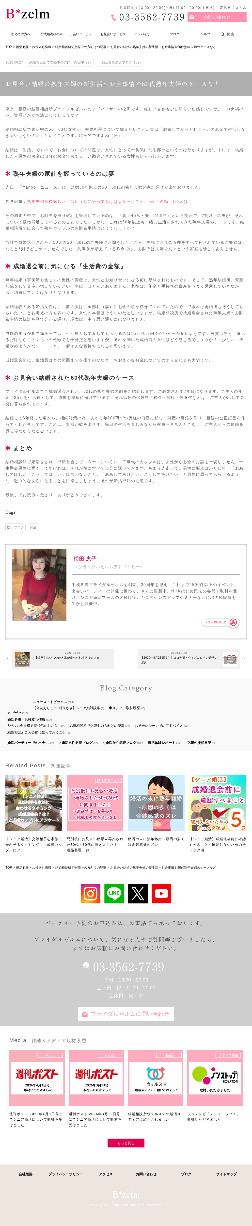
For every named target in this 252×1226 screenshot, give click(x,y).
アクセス (106, 1174)
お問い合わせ (217, 17)
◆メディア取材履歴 (124, 708)
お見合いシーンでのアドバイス (159, 726)
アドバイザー (144, 34)
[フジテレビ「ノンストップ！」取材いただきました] (215, 1080)
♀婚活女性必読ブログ (119, 743)
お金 (33, 527)
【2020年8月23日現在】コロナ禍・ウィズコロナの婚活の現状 (179, 660)
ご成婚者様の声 (51, 34)
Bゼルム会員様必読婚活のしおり (32, 726)
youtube (14, 712)
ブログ (174, 34)
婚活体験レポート (161, 743)
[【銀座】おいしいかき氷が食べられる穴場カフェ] (22, 659)
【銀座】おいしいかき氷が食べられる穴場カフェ (66, 657)
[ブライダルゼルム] (126, 1194)
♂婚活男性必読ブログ (76, 743)
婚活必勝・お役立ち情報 (26, 719)
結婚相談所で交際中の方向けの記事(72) (60, 62)
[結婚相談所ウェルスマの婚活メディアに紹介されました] (155, 1080)
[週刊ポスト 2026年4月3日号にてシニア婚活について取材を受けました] (37, 1080)
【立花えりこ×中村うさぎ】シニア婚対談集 (66, 708)
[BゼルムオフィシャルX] (138, 893)
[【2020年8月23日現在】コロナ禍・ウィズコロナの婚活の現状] (230, 659)
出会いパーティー (82, 34)
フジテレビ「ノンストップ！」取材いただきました (213, 1116)
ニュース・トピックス (50, 702)
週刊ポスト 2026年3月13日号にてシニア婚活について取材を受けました (95, 1119)
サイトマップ (226, 1174)
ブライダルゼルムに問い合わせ (130, 1014)
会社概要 (25, 1174)
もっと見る (126, 1143)
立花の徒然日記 (199, 743)
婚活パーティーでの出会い (28, 743)
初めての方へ (21, 34)
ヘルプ (205, 34)
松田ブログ (15, 527)
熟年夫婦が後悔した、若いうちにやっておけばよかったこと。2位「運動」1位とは (107, 201)
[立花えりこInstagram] (90, 893)
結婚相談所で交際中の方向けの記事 (97, 726)
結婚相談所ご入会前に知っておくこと (36, 732)
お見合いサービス (113, 34)
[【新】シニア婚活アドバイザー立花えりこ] (161, 893)
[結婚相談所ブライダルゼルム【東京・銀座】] (27, 14)
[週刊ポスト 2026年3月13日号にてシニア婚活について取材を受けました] (96, 1080)
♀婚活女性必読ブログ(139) (120, 62)
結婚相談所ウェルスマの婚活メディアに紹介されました (154, 1116)
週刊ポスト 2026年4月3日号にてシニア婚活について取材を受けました (36, 1119)
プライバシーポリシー (65, 1174)
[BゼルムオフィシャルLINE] (114, 893)
